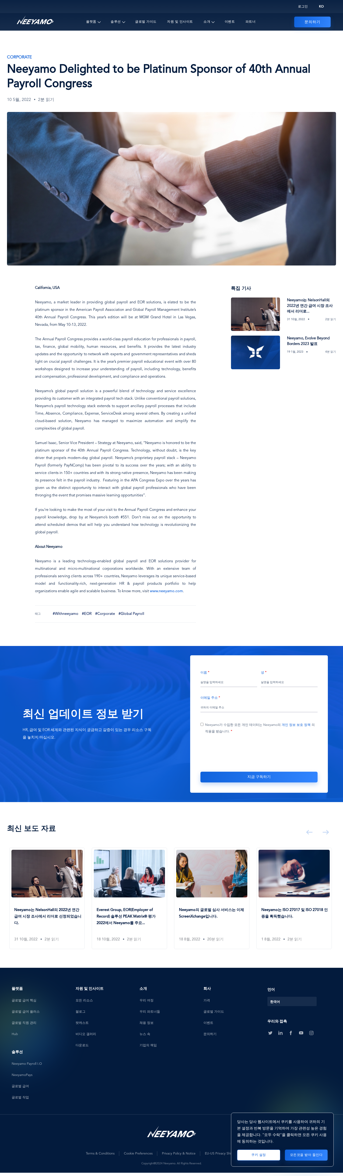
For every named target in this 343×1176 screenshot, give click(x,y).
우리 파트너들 (150, 1011)
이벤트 (230, 21)
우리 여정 (147, 1000)
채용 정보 (147, 1023)
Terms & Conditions (100, 1153)
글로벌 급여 (20, 1086)
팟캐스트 (82, 1023)
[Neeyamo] (35, 20)
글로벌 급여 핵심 (24, 1000)
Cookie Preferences (138, 1153)
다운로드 (82, 1045)
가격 (206, 1000)
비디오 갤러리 (86, 1034)
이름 (203, 672)
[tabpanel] (48, 898)
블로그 (80, 1011)
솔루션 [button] (116, 21)
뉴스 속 (145, 1034)
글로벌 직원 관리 (24, 1023)
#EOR (87, 614)
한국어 (275, 1002)
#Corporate (105, 614)
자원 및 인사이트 (180, 21)
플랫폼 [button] (91, 21)
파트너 (250, 21)
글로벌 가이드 (146, 21)
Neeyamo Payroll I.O (27, 1063)
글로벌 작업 (20, 1097)
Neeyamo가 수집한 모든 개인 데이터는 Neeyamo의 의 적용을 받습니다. (260, 728)
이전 (308, 832)
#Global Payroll (131, 614)
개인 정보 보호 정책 (296, 725)
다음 (324, 832)
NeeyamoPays (22, 1075)
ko (321, 6)
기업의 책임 (148, 1045)
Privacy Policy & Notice (179, 1153)
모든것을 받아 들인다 (306, 1155)
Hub (15, 1034)
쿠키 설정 (258, 1155)
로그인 (303, 6)
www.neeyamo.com (166, 591)
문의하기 (312, 22)
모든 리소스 (84, 1000)
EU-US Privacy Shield (220, 1153)
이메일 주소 (209, 697)
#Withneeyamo (65, 614)
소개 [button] (206, 21)
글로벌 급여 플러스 (26, 1011)
